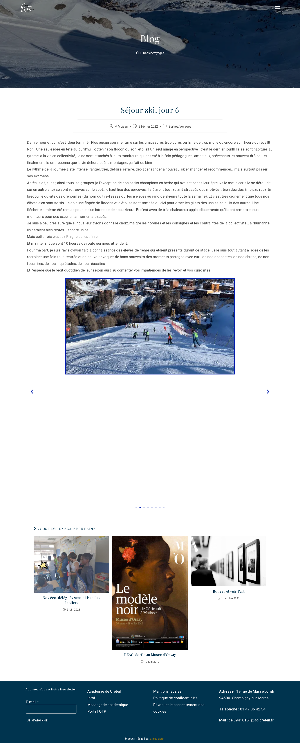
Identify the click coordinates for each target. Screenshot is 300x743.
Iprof (91, 698)
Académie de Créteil (104, 691)
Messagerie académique (107, 705)
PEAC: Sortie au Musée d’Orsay (150, 654)
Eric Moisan (157, 738)
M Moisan (121, 126)
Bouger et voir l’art (228, 591)
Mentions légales (167, 691)
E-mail (32, 702)
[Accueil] (137, 53)
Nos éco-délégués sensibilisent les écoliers (71, 600)
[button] (32, 391)
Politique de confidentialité (175, 698)
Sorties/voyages (153, 53)
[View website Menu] (277, 7)
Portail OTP (96, 711)
